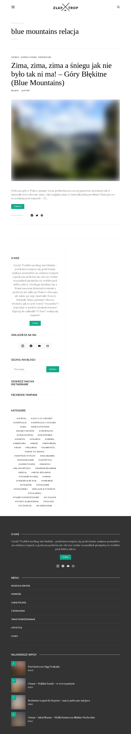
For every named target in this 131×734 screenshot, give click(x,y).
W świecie (26, 505)
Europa (20, 439)
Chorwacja (47, 431)
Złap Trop (26, 91)
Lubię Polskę (27, 464)
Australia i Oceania (29, 57)
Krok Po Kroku (35, 451)
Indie (35, 443)
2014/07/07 (15, 91)
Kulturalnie (26, 460)
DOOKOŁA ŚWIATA (20, 585)
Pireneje (48, 480)
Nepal (23, 472)
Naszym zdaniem (46, 468)
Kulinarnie (48, 456)
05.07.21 (30, 687)
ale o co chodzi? (43, 418)
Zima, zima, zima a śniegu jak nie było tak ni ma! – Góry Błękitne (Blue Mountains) (61, 74)
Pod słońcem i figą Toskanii (43, 666)
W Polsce (50, 497)
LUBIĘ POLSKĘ (18, 602)
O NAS (14, 636)
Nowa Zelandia (42, 472)
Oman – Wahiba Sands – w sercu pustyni (51, 683)
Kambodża (49, 447)
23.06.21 (30, 704)
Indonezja (50, 443)
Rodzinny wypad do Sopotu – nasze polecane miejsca (59, 700)
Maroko (46, 464)
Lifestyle (46, 460)
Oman (47, 476)
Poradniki (21, 489)
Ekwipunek (46, 435)
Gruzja (50, 439)
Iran (18, 447)
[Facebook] (31, 346)
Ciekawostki (25, 435)
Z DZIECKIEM (45, 505)
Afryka (22, 418)
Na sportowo (23, 468)
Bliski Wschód (26, 431)
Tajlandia (35, 493)
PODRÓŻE (16, 594)
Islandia (32, 447)
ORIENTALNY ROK (44, 57)
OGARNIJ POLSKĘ (29, 476)
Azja (24, 426)
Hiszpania (20, 443)
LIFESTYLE (16, 627)
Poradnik (43, 485)
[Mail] (47, 346)
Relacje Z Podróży (44, 489)
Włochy (49, 501)
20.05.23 (30, 670)
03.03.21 (30, 721)
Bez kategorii (40, 426)
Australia (15, 57)
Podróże (26, 485)
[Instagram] (23, 346)
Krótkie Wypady (26, 456)
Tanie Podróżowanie (26, 497)
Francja (36, 439)
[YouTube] (39, 346)
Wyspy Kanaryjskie (28, 501)
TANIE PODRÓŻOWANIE (23, 619)
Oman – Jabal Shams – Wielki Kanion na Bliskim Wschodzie (61, 717)
